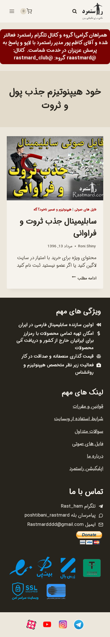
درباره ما (95, 456)
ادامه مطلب (84, 278)
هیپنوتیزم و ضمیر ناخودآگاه (52, 209)
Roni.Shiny (87, 246)
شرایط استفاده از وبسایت (78, 419)
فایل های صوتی (85, 209)
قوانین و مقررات (88, 406)
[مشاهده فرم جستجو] (74, 11)
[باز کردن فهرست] (12, 11)
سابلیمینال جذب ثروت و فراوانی (58, 228)
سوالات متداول (89, 431)
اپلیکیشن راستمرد (86, 468)
